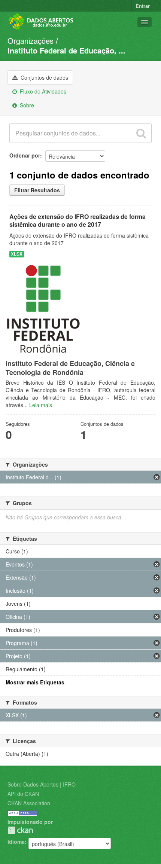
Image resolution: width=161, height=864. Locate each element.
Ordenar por (24, 155)
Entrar (143, 5)
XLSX (16, 254)
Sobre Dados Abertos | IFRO (41, 784)
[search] (141, 133)
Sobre (26, 105)
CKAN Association (28, 803)
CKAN (20, 830)
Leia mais (40, 405)
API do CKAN (23, 793)
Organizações (30, 40)
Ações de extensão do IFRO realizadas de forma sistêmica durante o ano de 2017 (77, 220)
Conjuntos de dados (43, 77)
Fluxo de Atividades (42, 91)
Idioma (16, 841)
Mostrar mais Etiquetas (35, 682)
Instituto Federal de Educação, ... (66, 50)
